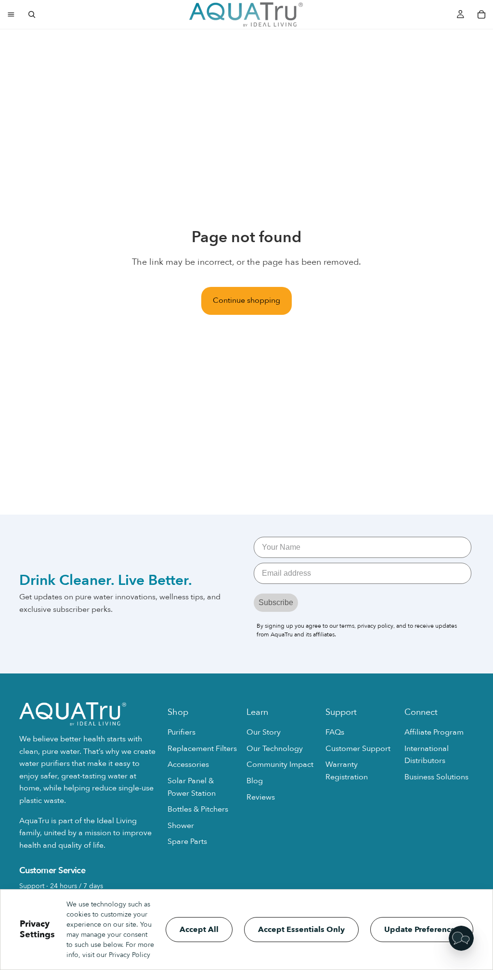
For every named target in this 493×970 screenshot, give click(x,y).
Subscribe (276, 602)
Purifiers (181, 732)
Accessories (188, 764)
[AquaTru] (246, 14)
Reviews (260, 796)
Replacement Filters (202, 748)
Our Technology (274, 748)
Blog (254, 780)
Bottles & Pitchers (198, 809)
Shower (181, 825)
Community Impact (279, 764)
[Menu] (11, 14)
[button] (461, 938)
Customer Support (357, 748)
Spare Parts (187, 841)
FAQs (334, 732)
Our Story (263, 732)
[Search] (31, 14)
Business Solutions (436, 776)
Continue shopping (246, 300)
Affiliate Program (434, 732)
